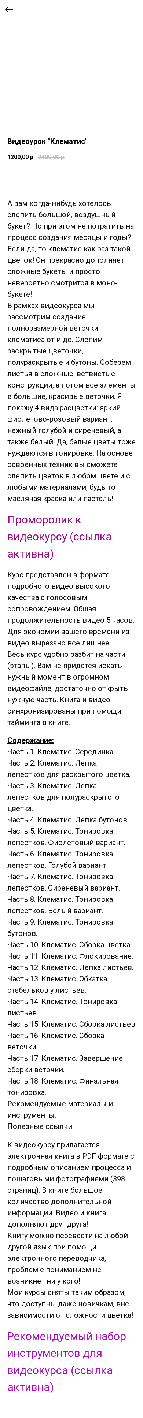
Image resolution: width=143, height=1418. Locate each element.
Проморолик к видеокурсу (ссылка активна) (59, 536)
